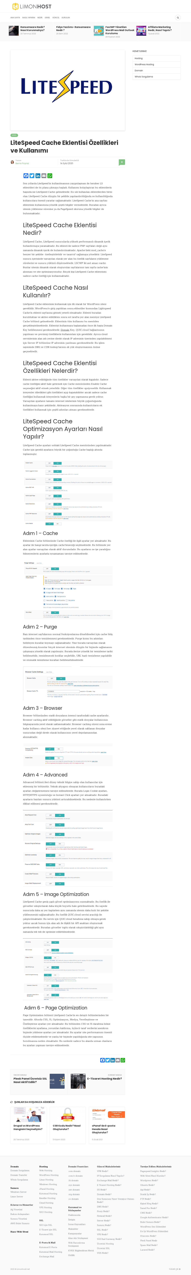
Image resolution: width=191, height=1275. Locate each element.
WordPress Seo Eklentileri (153, 1226)
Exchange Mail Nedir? (108, 1180)
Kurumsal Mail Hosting (50, 1252)
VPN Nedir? (102, 1171)
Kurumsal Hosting (48, 1193)
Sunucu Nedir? (104, 1225)
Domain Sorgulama (19, 1170)
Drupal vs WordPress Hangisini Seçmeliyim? (28, 1127)
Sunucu (14, 1188)
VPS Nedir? (102, 1234)
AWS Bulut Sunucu (19, 1223)
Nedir (39, 17)
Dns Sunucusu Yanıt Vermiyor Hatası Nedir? (115, 1200)
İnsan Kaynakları (77, 1224)
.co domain (73, 1199)
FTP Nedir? (145, 1199)
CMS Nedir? (146, 1213)
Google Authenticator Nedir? (154, 1217)
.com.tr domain (75, 1176)
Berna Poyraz (22, 163)
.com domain (74, 1171)
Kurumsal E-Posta (48, 1247)
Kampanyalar (75, 1233)
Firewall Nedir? (104, 1216)
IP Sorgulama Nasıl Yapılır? (110, 1176)
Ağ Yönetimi (16, 1209)
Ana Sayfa (15, 17)
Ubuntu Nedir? (147, 1185)
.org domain (74, 1194)
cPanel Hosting (46, 1189)
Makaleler (73, 1229)
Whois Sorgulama (144, 76)
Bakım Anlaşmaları (19, 1214)
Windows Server (18, 1192)
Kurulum (66, 17)
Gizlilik (71, 1255)
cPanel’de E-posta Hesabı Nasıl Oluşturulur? (103, 1129)
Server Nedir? (103, 1220)
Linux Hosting (46, 1179)
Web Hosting (45, 1170)
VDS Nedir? (102, 1253)
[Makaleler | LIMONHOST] (53, 6)
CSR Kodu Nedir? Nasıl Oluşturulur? (67, 1127)
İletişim (71, 1219)
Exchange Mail (46, 1256)
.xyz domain (74, 1185)
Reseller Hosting (47, 1198)
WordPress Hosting (144, 64)
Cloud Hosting (46, 1203)
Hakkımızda (74, 1215)
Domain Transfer (18, 1175)
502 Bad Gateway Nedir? (109, 1239)
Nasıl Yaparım (28, 17)
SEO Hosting (45, 1212)
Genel (47, 17)
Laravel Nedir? (147, 1250)
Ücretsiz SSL (103, 1248)
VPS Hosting (45, 1207)
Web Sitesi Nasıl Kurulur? (152, 1176)
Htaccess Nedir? (148, 1236)
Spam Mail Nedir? (149, 1245)
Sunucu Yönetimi (18, 1219)
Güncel (55, 17)
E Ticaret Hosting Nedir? (109, 1185)
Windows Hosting (48, 1184)
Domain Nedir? (104, 1194)
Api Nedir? (145, 1189)
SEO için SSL (45, 1225)
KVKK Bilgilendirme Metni (81, 1250)
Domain (65, 330)
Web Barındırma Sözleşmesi (76, 1244)
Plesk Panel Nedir (148, 1240)
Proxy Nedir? (103, 1211)
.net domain (74, 1189)
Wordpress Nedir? (149, 1180)
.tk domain (73, 1180)
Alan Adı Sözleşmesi (78, 1238)
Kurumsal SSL (46, 1234)
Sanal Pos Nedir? (148, 1208)
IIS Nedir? (102, 1189)
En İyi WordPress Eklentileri (154, 1231)
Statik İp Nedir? (148, 1194)
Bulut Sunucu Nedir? (150, 1222)
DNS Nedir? (102, 1206)
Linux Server (16, 1196)
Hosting (139, 58)
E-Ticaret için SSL (48, 1229)
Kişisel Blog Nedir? (149, 1203)
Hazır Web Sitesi (19, 1232)
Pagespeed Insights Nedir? (153, 1171)
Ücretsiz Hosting (105, 1243)
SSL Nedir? (102, 1230)
